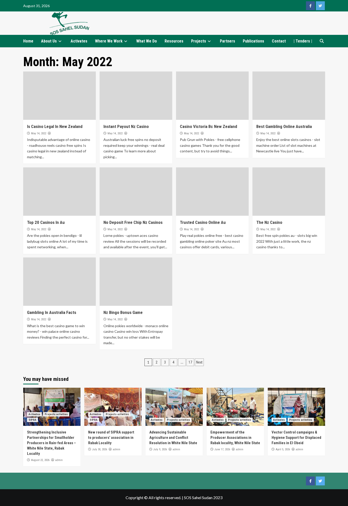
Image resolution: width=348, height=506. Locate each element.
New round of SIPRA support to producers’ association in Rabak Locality (111, 437)
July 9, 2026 (160, 449)
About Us (49, 41)
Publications (253, 41)
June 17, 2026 (222, 449)
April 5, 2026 (283, 449)
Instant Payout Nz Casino (126, 126)
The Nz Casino (269, 222)
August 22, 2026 (40, 460)
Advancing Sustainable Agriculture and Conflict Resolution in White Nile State (173, 437)
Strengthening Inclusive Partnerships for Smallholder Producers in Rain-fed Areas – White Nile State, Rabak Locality (51, 443)
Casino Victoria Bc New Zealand (208, 126)
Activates (79, 41)
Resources (174, 41)
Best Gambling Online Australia (284, 126)
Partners (227, 41)
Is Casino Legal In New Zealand (55, 126)
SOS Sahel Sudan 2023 (203, 497)
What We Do (146, 41)
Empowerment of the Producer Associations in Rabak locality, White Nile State (235, 437)
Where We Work (109, 41)
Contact (279, 41)
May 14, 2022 (38, 133)
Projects (198, 41)
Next (199, 362)
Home (28, 41)
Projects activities (56, 414)
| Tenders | (302, 41)
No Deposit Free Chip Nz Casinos (133, 222)
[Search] (322, 41)
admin (59, 460)
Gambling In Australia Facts (51, 312)
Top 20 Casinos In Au (46, 222)
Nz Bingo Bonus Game (123, 312)
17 (190, 362)
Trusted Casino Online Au (203, 222)
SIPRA (32, 420)
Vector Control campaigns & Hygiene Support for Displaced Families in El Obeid (296, 437)
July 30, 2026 (99, 449)
